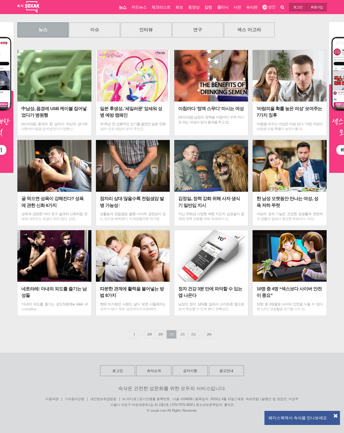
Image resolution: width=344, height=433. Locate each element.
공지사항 (190, 371)
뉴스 (122, 7)
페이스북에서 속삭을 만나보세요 (297, 418)
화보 (179, 7)
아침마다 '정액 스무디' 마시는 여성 (211, 108)
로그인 (297, 7)
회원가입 (317, 7)
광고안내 (226, 371)
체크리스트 (161, 7)
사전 (237, 7)
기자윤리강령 (74, 399)
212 (193, 334)
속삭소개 (154, 371)
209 (160, 334)
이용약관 (52, 399)
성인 (269, 7)
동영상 (193, 7)
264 (209, 334)
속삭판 (251, 7)
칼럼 (208, 7)
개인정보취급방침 (103, 399)
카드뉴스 (139, 7)
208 (149, 334)
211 (182, 334)
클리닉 (222, 7)
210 (171, 334)
